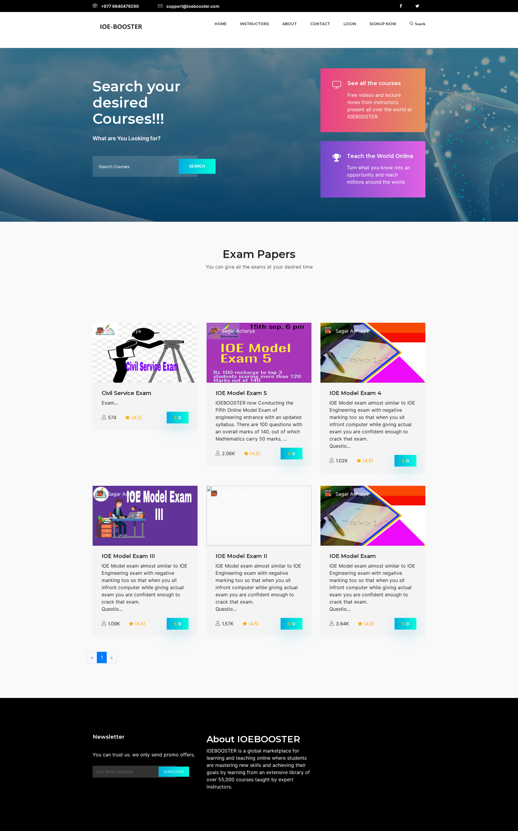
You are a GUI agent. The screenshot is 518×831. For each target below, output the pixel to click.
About (289, 24)
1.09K (114, 624)
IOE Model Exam (352, 556)
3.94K (342, 624)
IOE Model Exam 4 (355, 393)
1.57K (228, 624)
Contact (320, 24)
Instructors (254, 24)
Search (197, 166)
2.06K (228, 453)
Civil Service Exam (126, 393)
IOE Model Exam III (128, 556)
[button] (350, 24)
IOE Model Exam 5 (241, 393)
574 (112, 417)
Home (221, 24)
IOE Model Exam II (241, 556)
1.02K (342, 461)
